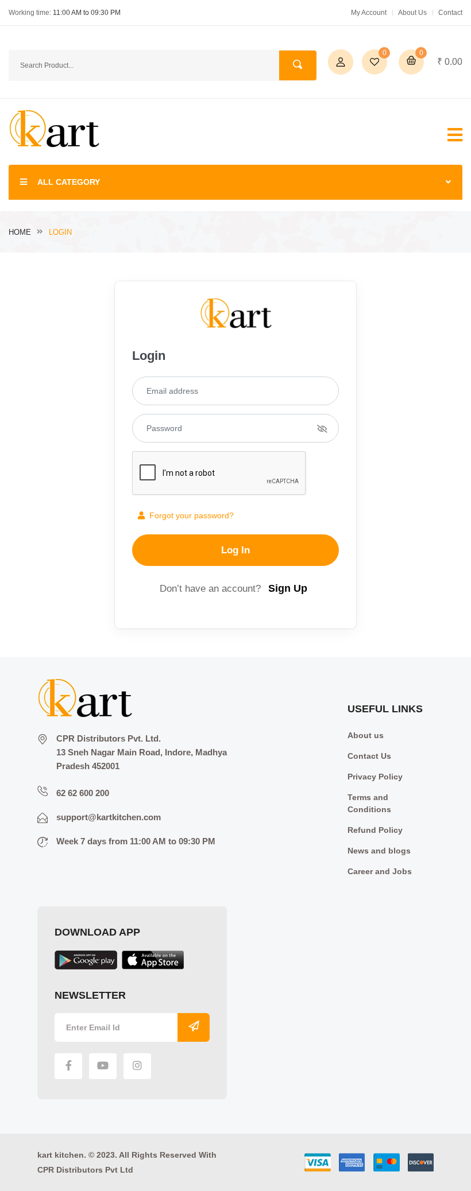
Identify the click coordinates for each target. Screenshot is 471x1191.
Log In (235, 550)
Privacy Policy (375, 776)
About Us (412, 13)
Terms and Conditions (369, 803)
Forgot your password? (189, 515)
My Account (369, 13)
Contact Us (369, 756)
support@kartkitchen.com (108, 817)
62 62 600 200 (82, 793)
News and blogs (379, 850)
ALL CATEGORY (68, 182)
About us (366, 735)
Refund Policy (375, 830)
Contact (450, 13)
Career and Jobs (380, 871)
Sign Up (287, 588)
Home (20, 232)
